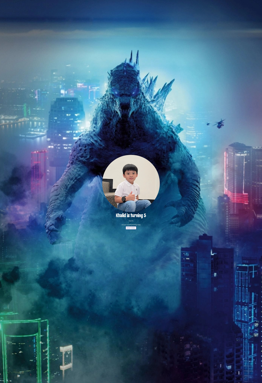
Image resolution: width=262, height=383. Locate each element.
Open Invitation (131, 228)
